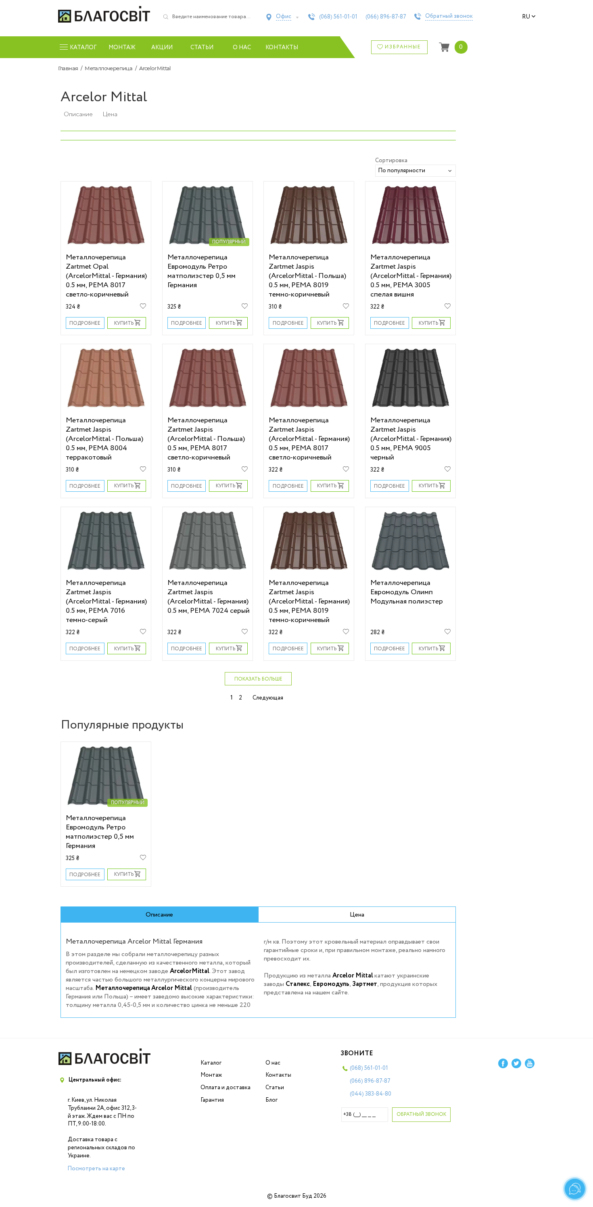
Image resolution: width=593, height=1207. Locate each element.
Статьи (201, 48)
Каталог (210, 1063)
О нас (242, 48)
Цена (109, 114)
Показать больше (258, 679)
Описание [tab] (159, 914)
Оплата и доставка (225, 1088)
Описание (78, 114)
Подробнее (84, 323)
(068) (338, 17)
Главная (68, 68)
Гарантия (212, 1100)
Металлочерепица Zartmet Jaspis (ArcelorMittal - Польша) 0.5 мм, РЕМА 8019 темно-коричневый (307, 275)
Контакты (282, 48)
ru (526, 17)
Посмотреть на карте (96, 1169)
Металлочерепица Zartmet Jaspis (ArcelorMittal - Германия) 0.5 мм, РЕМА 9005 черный (410, 438)
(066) (385, 17)
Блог (271, 1100)
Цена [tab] (357, 914)
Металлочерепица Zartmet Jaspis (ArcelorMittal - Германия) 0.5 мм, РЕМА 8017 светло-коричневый (309, 438)
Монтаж (122, 48)
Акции (162, 48)
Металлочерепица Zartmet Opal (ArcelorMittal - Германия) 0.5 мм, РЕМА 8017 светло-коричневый (106, 275)
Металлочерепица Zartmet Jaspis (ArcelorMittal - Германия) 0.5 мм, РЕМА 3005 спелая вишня (410, 275)
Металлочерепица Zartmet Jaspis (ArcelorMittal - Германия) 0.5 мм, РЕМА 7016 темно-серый (106, 601)
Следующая (268, 698)
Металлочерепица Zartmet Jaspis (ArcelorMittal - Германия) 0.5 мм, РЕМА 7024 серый (208, 597)
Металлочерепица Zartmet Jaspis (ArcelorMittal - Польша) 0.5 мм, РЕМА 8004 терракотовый (104, 438)
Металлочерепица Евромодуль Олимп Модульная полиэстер (406, 592)
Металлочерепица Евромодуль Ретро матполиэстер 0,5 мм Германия (201, 271)
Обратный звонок (449, 16)
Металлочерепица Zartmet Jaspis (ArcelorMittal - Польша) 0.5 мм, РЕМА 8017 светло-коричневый (206, 438)
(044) (370, 1094)
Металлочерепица (108, 68)
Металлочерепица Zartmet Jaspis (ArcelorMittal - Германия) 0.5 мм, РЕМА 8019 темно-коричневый (309, 601)
